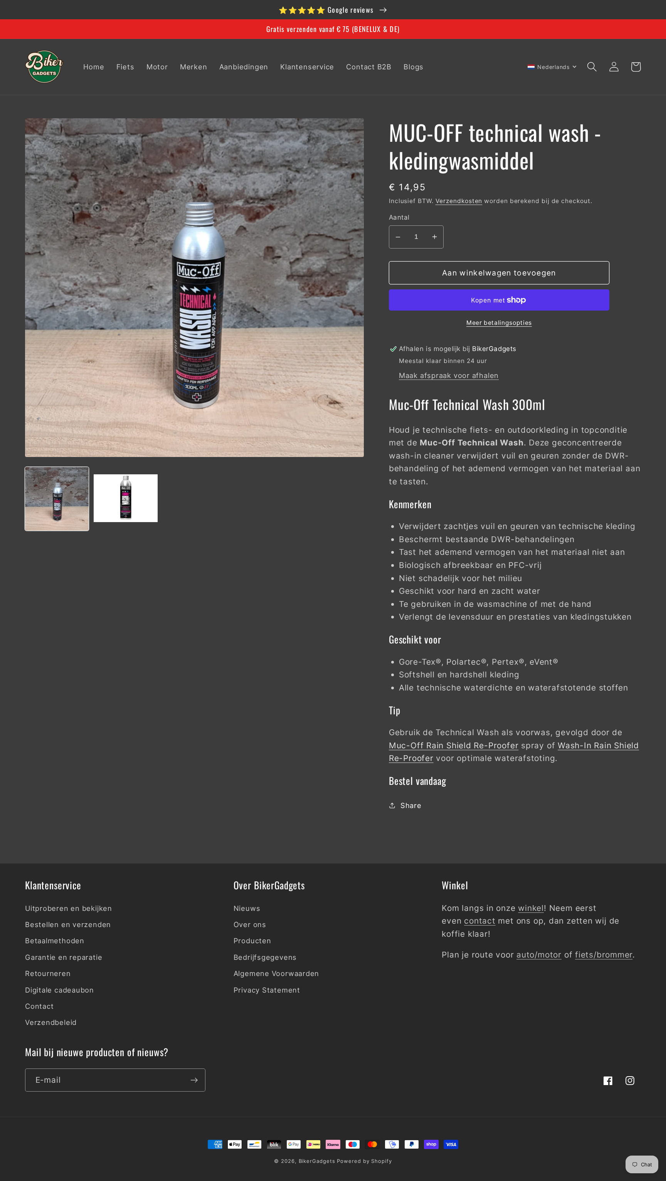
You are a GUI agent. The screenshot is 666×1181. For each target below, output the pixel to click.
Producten (252, 940)
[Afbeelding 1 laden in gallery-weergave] (57, 499)
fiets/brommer (603, 954)
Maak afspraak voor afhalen (449, 375)
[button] (592, 67)
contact (479, 921)
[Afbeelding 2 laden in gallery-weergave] (125, 499)
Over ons (250, 924)
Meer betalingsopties (499, 322)
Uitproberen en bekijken (68, 908)
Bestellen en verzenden (68, 924)
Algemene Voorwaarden (277, 973)
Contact (39, 1006)
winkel (531, 908)
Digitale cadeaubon (59, 990)
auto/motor (539, 954)
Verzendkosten (459, 201)
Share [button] (411, 805)
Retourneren (48, 973)
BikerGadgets (317, 1161)
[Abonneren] (194, 1080)
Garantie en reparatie (63, 957)
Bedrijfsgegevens (265, 957)
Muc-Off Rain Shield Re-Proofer (453, 745)
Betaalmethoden (54, 940)
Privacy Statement (267, 990)
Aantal (399, 217)
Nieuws (247, 908)
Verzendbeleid (51, 1022)
